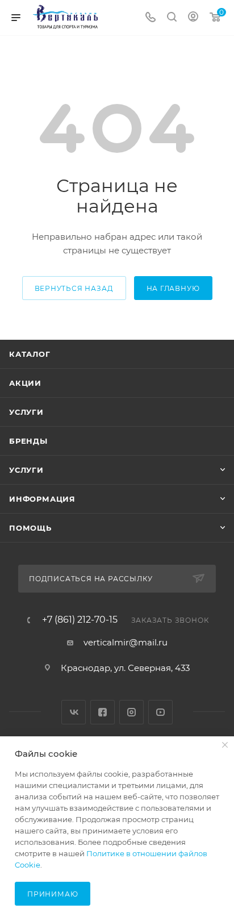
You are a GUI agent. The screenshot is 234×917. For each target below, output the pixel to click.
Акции (25, 382)
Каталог (30, 354)
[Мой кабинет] (193, 17)
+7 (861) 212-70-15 (80, 619)
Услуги (26, 411)
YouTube (160, 712)
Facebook (102, 712)
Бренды (28, 440)
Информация (42, 498)
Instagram (131, 712)
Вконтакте (73, 712)
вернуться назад (74, 288)
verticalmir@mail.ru (125, 642)
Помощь (30, 527)
